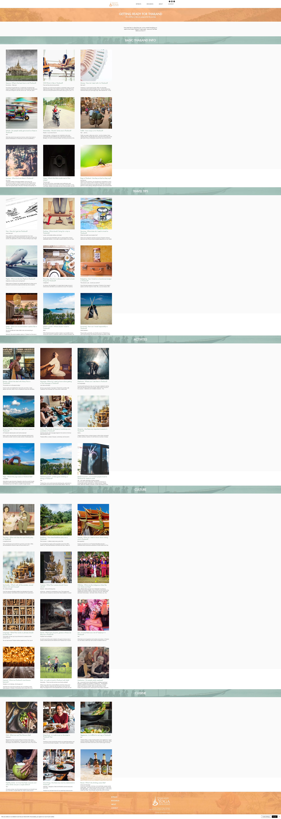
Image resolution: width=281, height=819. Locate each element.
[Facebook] (169, 1)
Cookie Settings (266, 816)
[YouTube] (172, 1)
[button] (150, 4)
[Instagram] (174, 1)
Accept (274, 816)
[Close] (279, 816)
